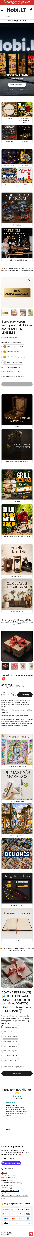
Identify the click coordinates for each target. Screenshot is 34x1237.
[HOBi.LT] (17, 10)
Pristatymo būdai (7, 1185)
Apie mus (4, 1172)
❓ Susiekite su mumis (8, 1175)
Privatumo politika (7, 1180)
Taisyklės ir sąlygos (7, 1188)
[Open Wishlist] (31, 1234)
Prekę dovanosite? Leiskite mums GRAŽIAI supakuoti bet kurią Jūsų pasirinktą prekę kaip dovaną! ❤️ (17, 622)
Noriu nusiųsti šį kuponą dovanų (14, 1067)
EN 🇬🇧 (3, 1198)
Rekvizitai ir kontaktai (8, 1177)
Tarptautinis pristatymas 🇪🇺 (10, 1190)
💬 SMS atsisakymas (8, 1193)
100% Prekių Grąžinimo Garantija (12, 1183)
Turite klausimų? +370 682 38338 (17, 21)
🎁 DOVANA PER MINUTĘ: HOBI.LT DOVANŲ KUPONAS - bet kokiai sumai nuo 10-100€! (17, 949)
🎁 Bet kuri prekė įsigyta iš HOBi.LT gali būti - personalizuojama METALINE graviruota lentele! (17, 269)
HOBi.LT (9, 1232)
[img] (17, 1096)
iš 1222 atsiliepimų (17, 1098)
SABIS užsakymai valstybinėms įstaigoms (14, 1195)
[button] (31, 10)
